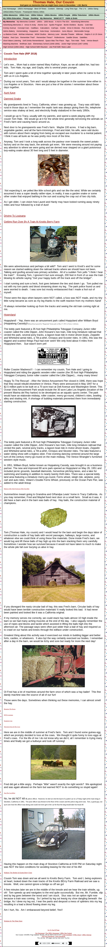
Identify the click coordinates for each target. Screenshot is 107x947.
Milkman (79, 34)
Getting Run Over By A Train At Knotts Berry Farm (32, 221)
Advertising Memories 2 (13, 25)
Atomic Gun (42, 25)
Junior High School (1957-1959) (74, 44)
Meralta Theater (67, 34)
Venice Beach (92, 41)
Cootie (62, 28)
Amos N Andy (30, 25)
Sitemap (59, 9)
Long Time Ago (71, 9)
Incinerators (55, 31)
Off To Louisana (8, 715)
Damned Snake (12, 98)
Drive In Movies (73, 28)
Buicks (80, 25)
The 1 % (82, 9)
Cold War (89, 25)
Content (51, 9)
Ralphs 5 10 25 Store (93, 34)
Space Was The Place (54, 41)
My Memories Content (26, 22)
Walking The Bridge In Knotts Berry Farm (18, 873)
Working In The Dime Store (13, 921)
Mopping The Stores (9, 709)
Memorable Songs (82, 31)
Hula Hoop (44, 31)
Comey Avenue (9, 28)
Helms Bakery (9, 31)
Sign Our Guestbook (48, 936)
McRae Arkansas (26, 34)
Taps (67, 41)
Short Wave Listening (12, 41)
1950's (39, 22)
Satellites (83, 37)
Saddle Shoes (72, 37)
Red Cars (15, 37)
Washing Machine (10, 44)
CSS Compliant (67, 935)
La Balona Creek (10, 34)
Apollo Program (55, 25)
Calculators (45, 28)
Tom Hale (75, 41)
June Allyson (67, 31)
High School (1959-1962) (13, 47)
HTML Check (77, 935)
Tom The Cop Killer (9, 793)
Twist (83, 41)
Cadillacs (34, 28)
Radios (6, 37)
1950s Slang (93, 9)
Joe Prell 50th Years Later (60, 47)
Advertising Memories (80, 22)
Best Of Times (40, 9)
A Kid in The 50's (62, 22)
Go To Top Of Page (53, 930)
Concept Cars (23, 28)
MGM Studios (40, 34)
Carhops (54, 28)
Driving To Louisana (14, 215)
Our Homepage (9, 9)
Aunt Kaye (9, 92)
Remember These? (45, 37)
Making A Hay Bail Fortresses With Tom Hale (16, 489)
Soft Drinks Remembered (33, 41)
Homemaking (22, 31)
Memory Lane (53, 34)
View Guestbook (60, 936)
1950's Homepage (25, 9)
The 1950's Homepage (52, 933)
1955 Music (49, 22)
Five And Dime (88, 28)
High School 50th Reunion (37, 47)
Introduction (10, 58)
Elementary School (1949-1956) (46, 44)
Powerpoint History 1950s (33, 12)
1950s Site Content (66, 933)
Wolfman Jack (25, 44)
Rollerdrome (59, 37)
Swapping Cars (8, 721)
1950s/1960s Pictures (12, 12)
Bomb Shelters (70, 25)
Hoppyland (33, 31)
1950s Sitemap (86, 935)
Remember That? (27, 37)
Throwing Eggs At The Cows (12, 727)
